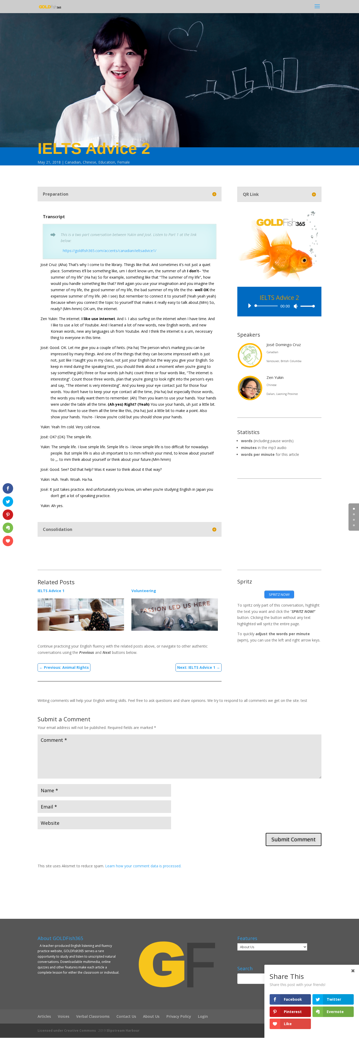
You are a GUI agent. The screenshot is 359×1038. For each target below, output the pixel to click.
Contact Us (126, 1016)
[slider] (306, 306)
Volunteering (143, 590)
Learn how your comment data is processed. (143, 865)
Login (203, 1016)
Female (123, 162)
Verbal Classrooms (93, 1016)
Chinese (89, 162)
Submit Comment (293, 839)
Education (106, 162)
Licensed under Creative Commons (67, 1030)
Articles (44, 1016)
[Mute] (295, 306)
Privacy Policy (178, 1016)
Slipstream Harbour (123, 1030)
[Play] (249, 305)
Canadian (73, 162)
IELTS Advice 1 (51, 590)
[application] (279, 306)
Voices (63, 1016)
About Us (151, 1016)
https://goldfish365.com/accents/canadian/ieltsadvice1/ (108, 250)
